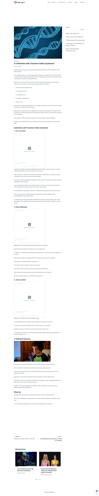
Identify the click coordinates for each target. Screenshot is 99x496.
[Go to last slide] (17, 465)
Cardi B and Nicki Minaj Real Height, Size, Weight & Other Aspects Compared (49, 470)
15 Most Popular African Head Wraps (75, 40)
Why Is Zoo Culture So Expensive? (74, 37)
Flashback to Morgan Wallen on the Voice (24, 437)
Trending (82, 2)
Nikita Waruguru (18, 66)
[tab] (35, 479)
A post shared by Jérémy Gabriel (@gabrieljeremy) (29, 315)
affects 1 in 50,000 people (28, 75)
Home (49, 2)
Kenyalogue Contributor (47, 474)
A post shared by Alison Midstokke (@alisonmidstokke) (29, 242)
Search (67, 27)
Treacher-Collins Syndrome (21, 69)
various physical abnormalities (35, 84)
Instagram (19, 194)
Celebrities (16, 61)
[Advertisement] (49, 13)
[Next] (59, 465)
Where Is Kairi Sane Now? (72, 33)
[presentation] (26, 459)
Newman (16, 364)
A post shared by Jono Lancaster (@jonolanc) (29, 166)
